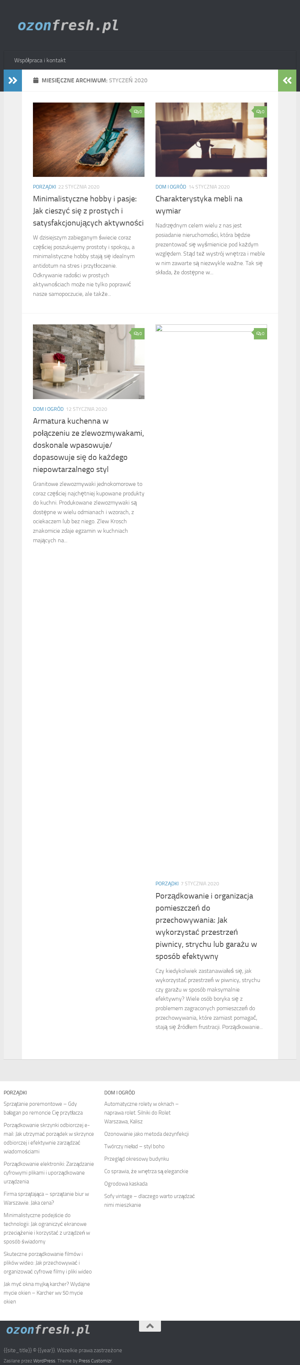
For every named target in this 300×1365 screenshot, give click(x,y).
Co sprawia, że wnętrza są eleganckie (146, 1171)
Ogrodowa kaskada (125, 1183)
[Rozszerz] (13, 81)
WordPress (44, 1361)
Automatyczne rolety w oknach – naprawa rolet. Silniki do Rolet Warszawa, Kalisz (141, 1113)
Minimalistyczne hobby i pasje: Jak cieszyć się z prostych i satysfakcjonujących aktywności (88, 211)
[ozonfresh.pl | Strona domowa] (71, 26)
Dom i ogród (170, 187)
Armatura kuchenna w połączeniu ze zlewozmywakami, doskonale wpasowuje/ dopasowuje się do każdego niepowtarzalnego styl (88, 445)
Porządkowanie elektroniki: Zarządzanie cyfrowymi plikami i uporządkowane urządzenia (49, 1173)
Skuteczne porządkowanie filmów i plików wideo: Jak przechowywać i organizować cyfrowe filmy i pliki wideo (48, 1263)
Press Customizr (95, 1361)
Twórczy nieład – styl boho (134, 1146)
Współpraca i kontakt (40, 60)
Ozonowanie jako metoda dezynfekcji (146, 1134)
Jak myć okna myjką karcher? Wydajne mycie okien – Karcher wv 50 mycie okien (47, 1293)
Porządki (44, 187)
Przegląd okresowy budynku (136, 1159)
